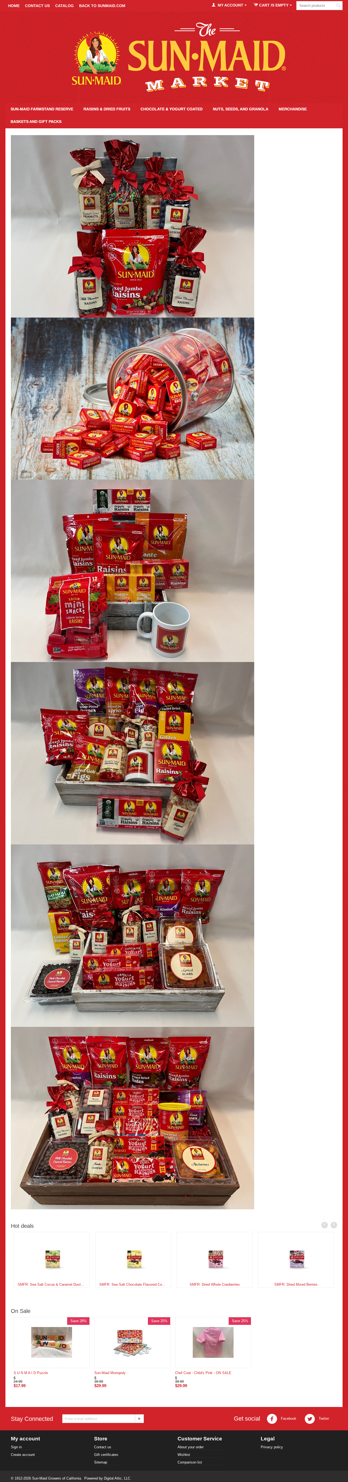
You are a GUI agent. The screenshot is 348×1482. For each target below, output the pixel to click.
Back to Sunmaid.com (102, 6)
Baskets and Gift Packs (36, 121)
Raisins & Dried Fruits (106, 109)
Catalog (64, 6)
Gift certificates (106, 1455)
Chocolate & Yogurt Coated (172, 109)
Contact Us (37, 6)
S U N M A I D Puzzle (31, 1373)
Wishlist (184, 1455)
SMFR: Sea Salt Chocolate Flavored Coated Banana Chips (133, 1284)
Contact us (102, 1447)
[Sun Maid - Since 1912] (174, 57)
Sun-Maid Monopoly (110, 1373)
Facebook (288, 1418)
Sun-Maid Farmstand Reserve (42, 109)
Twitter (323, 1418)
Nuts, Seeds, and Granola (240, 109)
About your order (191, 1447)
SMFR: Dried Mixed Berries (296, 1284)
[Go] (139, 1419)
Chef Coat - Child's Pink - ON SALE (203, 1373)
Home (14, 6)
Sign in (16, 1447)
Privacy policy (272, 1447)
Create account (23, 1455)
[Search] (338, 6)
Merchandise (293, 109)
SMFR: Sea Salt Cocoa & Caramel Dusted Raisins (52, 1284)
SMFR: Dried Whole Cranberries (214, 1284)
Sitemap (100, 1462)
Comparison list (190, 1462)
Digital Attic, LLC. (117, 1478)
